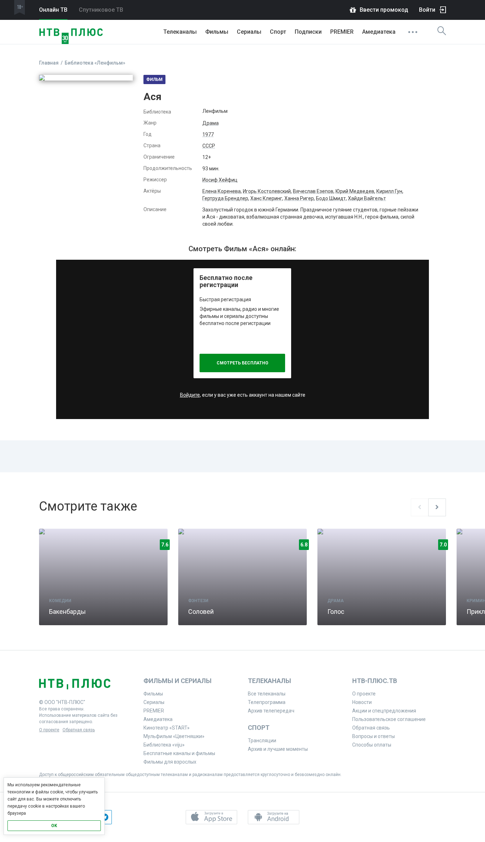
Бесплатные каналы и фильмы (179, 753)
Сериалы (249, 31)
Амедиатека (379, 31)
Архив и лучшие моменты (278, 749)
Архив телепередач (271, 711)
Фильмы (216, 31)
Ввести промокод (384, 9)
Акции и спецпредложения (384, 711)
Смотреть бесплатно (242, 363)
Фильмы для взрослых (169, 762)
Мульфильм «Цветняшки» (174, 736)
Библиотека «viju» (164, 745)
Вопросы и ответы (373, 736)
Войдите (190, 395)
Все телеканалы (266, 694)
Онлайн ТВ (53, 9)
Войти (427, 9)
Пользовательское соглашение (389, 719)
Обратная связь (78, 729)
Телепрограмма (266, 702)
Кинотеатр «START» (166, 728)
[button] (211, 817)
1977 (208, 134)
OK (54, 825)
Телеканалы (180, 31)
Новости (362, 702)
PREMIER (342, 31)
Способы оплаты (371, 745)
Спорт (278, 31)
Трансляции (262, 740)
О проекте (49, 729)
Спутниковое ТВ (101, 9)
